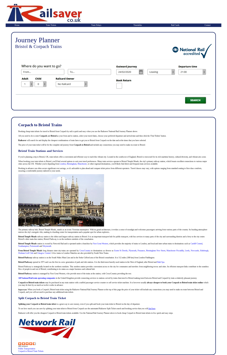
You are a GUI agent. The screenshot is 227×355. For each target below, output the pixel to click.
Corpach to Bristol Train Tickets (31, 351)
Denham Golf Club (25, 253)
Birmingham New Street (156, 250)
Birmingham (72, 164)
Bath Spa (160, 262)
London (63, 164)
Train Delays (96, 25)
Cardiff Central (196, 243)
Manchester (82, 164)
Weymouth (47, 246)
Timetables (137, 25)
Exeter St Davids (121, 250)
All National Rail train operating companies (36, 278)
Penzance (141, 250)
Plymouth (132, 250)
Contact (208, 25)
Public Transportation (26, 349)
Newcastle (195, 250)
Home (17, 25)
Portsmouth (34, 246)
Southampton (23, 246)
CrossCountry (85, 250)
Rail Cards (175, 25)
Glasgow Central (44, 253)
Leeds (187, 250)
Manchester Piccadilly (175, 250)
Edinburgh (204, 250)
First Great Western (100, 243)
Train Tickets (51, 25)
